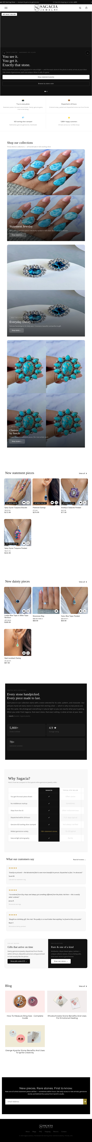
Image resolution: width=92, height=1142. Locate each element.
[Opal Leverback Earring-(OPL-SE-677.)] (17, 642)
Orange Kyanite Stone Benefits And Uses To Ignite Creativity (25, 1051)
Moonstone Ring (38, 616)
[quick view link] (24, 503)
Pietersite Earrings (39, 508)
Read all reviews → (79, 860)
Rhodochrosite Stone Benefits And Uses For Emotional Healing (67, 1017)
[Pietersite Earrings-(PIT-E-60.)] (46, 491)
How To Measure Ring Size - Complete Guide (25, 1017)
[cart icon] (86, 8)
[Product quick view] (28, 503)
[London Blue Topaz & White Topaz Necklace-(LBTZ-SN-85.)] (17, 600)
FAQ (40, 1132)
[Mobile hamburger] (6, 8)
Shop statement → (18, 235)
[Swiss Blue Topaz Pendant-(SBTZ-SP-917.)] (74, 600)
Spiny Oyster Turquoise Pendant (15, 548)
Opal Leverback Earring (12, 658)
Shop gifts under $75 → (18, 961)
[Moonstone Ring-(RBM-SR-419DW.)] (46, 600)
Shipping (47, 1132)
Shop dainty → (16, 330)
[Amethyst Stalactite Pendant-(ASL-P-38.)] (74, 491)
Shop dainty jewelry (46, 77)
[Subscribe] (85, 1101)
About (28, 1132)
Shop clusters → (17, 441)
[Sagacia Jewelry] (46, 7)
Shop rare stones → (61, 961)
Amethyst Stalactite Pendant (71, 508)
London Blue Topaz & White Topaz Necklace (16, 617)
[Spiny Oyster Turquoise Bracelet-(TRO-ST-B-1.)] (17, 491)
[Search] (80, 8)
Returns (55, 1132)
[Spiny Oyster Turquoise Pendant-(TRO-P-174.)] (17, 532)
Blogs (34, 1132)
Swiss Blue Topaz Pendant (70, 616)
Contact (63, 1132)
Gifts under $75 (46, 83)
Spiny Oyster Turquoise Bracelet (15, 508)
